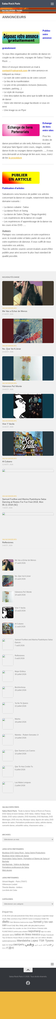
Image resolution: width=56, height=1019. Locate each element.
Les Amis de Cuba (9, 890)
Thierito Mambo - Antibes (12, 887)
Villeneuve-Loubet (9, 884)
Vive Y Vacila (8, 424)
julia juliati (34, 925)
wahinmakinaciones (9, 941)
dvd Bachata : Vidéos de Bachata (15, 864)
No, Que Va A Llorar (11, 349)
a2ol (12, 916)
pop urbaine (23, 931)
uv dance (26, 938)
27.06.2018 (6, 916)
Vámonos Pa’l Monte (12, 386)
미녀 (4, 948)
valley (32, 938)
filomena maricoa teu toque (23, 922)
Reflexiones (7, 542)
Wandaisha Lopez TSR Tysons (35, 940)
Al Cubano (7, 461)
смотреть (18, 944)
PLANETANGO (7, 931)
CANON (24, 919)
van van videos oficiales (43, 938)
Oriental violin (42, 928)
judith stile (27, 925)
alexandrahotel (19, 916)
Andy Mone (29, 916)
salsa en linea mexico (27, 934)
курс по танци (7, 945)
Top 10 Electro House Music (12, 938)
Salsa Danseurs (9, 308)
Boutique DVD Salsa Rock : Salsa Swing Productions (23, 853)
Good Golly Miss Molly (15, 925)
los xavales (17, 928)
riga (42, 931)
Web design (7, 870)
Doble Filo (45, 919)
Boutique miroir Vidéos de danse (15, 856)
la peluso (41, 925)
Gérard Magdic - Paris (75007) (14, 882)
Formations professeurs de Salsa (15, 867)
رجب (49, 944)
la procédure (15, 157)
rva (45, 931)
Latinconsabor (7, 928)
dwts (5, 922)
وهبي (29, 943)
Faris (11, 922)
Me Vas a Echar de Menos (14, 311)
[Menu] (52, 3)
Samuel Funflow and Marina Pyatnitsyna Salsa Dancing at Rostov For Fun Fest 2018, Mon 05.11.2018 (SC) (24, 502)
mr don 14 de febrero (29, 928)
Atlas (9, 919)
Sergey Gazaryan (47, 935)
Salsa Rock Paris (11, 3)
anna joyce (38, 916)
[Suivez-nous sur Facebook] (28, 983)
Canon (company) (34, 919)
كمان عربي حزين (40, 945)
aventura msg (16, 919)
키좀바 (10, 947)
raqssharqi (34, 931)
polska (16, 931)
